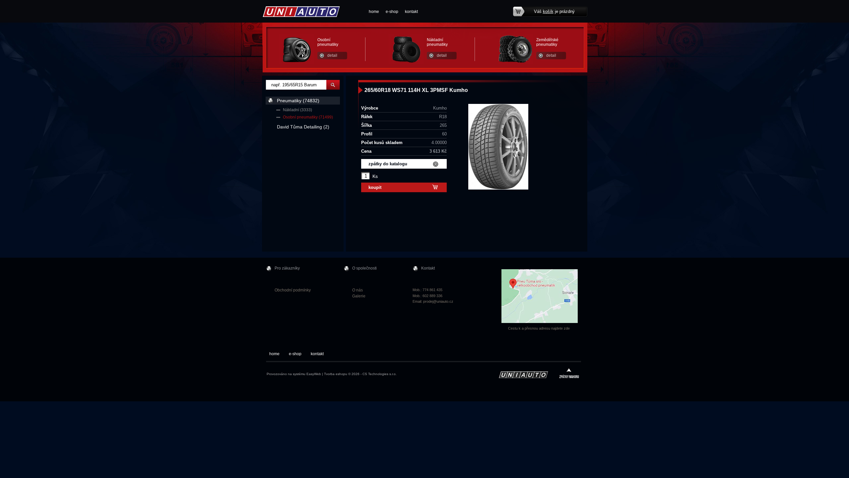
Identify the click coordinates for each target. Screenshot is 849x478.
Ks (375, 176)
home (374, 11)
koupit (374, 187)
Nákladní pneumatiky (437, 42)
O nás (357, 290)
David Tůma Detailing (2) (303, 126)
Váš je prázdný (554, 11)
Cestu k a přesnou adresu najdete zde (539, 328)
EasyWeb (313, 374)
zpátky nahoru (569, 374)
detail (332, 55)
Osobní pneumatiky (327, 42)
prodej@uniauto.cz (438, 301)
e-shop (392, 11)
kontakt (411, 11)
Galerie (358, 296)
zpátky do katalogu (387, 163)
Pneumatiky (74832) (298, 100)
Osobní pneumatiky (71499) (308, 117)
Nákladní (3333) (297, 110)
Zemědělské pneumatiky (547, 42)
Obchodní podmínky (293, 290)
